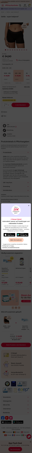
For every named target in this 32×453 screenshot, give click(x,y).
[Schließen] (29, 205)
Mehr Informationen (16, 240)
